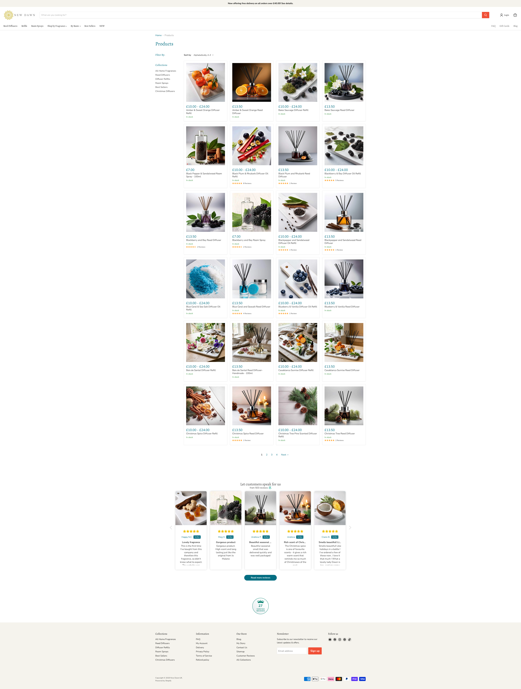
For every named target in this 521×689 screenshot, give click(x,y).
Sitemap (240, 651)
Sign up (315, 651)
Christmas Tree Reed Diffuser (340, 433)
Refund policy (202, 659)
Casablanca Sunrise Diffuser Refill (296, 370)
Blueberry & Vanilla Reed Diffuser (342, 306)
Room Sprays (37, 26)
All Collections (243, 659)
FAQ (493, 26)
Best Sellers (89, 26)
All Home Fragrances (165, 70)
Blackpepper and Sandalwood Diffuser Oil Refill (293, 242)
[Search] (485, 15)
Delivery (200, 647)
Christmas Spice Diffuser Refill (202, 433)
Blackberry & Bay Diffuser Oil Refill (343, 173)
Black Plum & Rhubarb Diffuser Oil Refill (250, 175)
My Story (240, 643)
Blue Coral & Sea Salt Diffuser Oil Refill (203, 308)
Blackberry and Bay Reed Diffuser (203, 240)
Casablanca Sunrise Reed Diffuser (342, 370)
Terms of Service (204, 655)
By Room (75, 26)
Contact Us (241, 647)
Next (284, 454)
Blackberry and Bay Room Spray (249, 240)
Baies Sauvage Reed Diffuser (339, 110)
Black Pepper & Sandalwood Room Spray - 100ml (204, 175)
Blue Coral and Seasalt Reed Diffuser (251, 306)
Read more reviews (260, 577)
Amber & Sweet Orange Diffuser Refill (203, 112)
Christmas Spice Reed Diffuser (248, 433)
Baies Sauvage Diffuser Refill (293, 110)
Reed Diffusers (10, 26)
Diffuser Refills (162, 79)
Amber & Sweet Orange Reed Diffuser (247, 112)
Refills (24, 26)
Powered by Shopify (163, 681)
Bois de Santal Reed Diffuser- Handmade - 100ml (247, 372)
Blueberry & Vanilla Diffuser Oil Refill (297, 306)
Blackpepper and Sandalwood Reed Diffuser (343, 242)
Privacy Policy (202, 651)
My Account (201, 643)
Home (158, 35)
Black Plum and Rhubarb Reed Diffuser (294, 175)
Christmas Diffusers (165, 91)
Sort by (187, 55)
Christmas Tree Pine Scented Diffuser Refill (297, 435)
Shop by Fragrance (56, 26)
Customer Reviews (245, 655)
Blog (515, 26)
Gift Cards (504, 26)
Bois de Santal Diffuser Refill (201, 370)
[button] (505, 15)
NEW (102, 26)
